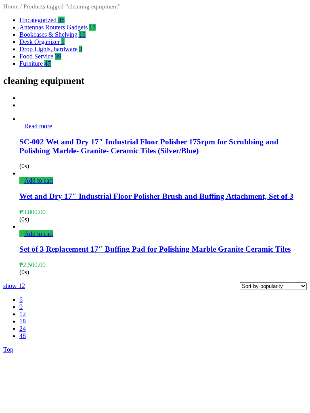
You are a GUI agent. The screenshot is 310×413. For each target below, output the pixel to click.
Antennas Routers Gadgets (57, 27)
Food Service (40, 56)
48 (22, 335)
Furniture (35, 63)
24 (22, 328)
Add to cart (38, 180)
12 (22, 314)
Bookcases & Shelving (52, 34)
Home (11, 6)
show (14, 285)
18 (22, 321)
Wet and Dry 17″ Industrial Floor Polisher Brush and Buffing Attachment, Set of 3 (156, 196)
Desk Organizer (42, 41)
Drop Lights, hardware (50, 49)
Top (8, 349)
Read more (38, 126)
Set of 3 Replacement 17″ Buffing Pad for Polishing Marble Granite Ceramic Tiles (155, 249)
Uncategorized (42, 20)
